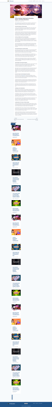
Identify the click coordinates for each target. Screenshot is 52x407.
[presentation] (16, 128)
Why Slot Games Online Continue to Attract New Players (16, 209)
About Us (34, 403)
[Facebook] (24, 403)
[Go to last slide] (12, 124)
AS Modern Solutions (15, 226)
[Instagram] (27, 403)
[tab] (12, 397)
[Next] (14, 124)
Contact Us (37, 403)
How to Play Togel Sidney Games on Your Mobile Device (16, 134)
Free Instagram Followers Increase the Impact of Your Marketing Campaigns (16, 179)
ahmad (14, 152)
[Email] (26, 403)
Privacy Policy (40, 403)
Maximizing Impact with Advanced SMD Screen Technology (32, 119)
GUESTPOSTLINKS (15, 391)
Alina (13, 198)
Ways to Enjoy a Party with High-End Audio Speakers (19, 119)
